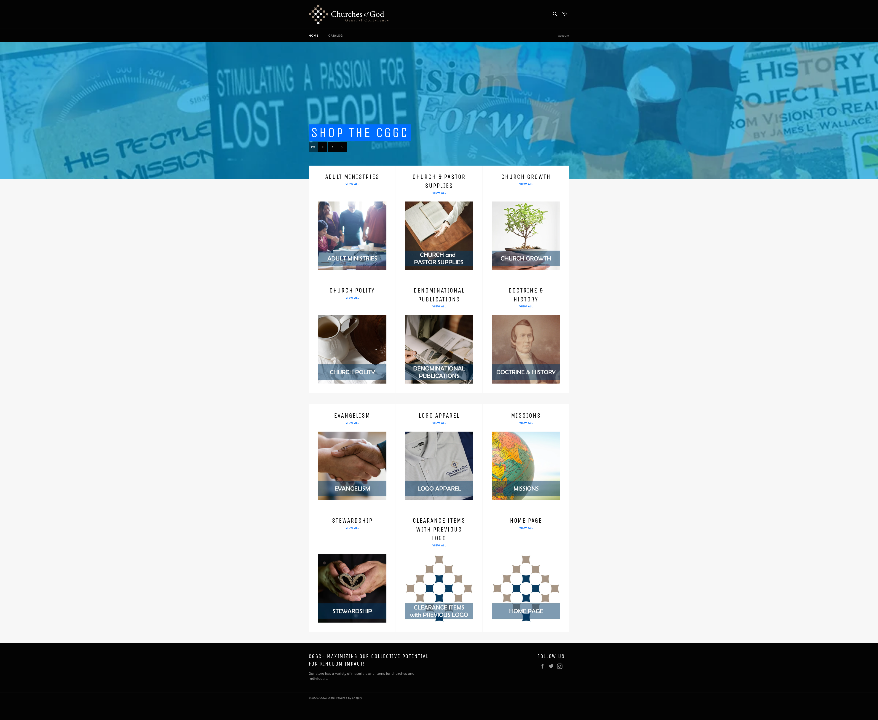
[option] (439, 110)
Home (313, 36)
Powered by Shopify (349, 697)
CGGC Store (327, 697)
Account (563, 35)
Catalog (335, 36)
